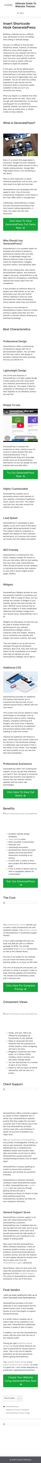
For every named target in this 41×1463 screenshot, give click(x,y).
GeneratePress (12, 1406)
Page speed (14, 839)
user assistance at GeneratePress (21, 1140)
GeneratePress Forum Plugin (18, 1413)
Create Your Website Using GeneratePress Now (20, 1379)
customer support (26, 1273)
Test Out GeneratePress (20, 881)
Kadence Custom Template (17, 1410)
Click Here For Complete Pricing (20, 987)
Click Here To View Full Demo (20, 794)
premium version (30, 930)
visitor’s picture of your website (16, 1365)
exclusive (22, 949)
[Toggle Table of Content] (18, 1398)
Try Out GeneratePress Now (20, 474)
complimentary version (16, 925)
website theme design (16, 1362)
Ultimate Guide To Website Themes (25, 5)
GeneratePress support (13, 1263)
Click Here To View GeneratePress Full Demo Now (20, 224)
